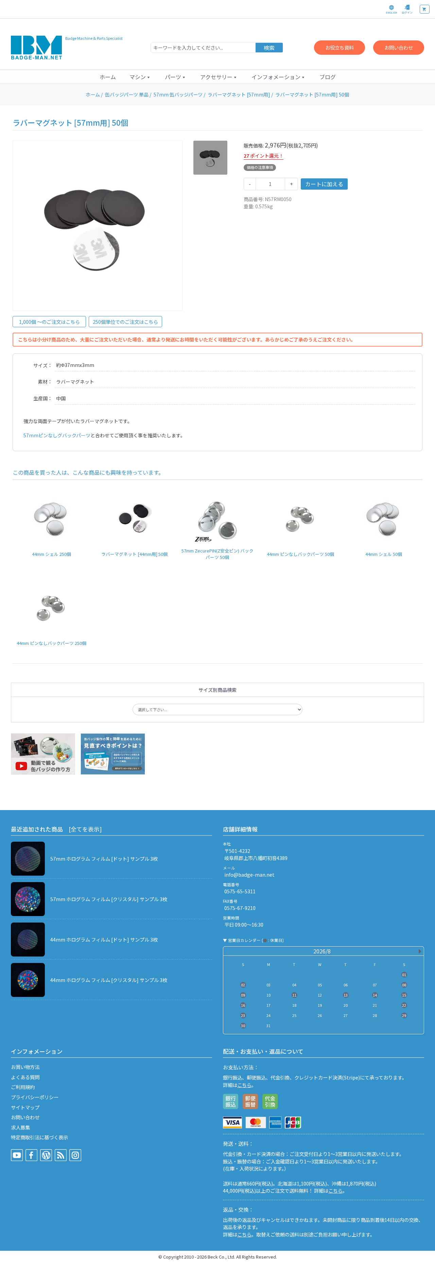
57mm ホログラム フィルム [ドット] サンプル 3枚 (104, 858)
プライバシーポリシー (34, 1097)
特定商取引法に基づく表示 (39, 1137)
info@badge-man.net (249, 874)
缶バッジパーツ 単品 (127, 94)
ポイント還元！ (266, 155)
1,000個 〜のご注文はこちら (49, 321)
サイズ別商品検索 (217, 689)
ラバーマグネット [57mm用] (239, 94)
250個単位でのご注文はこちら (125, 321)
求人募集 (20, 1127)
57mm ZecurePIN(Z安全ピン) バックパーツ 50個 (217, 553)
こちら (244, 1084)
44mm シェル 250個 (51, 554)
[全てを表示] (85, 829)
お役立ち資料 (339, 47)
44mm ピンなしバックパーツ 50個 (300, 554)
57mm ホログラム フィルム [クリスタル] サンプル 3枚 (108, 898)
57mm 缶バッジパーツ (178, 94)
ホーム (108, 77)
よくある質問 (25, 1077)
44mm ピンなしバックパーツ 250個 (51, 643)
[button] (140, 77)
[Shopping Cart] (425, 9)
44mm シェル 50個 (383, 554)
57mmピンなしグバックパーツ (56, 435)
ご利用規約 (23, 1086)
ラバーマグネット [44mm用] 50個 (134, 554)
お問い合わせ (398, 47)
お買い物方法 (25, 1066)
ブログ (327, 77)
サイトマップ (25, 1107)
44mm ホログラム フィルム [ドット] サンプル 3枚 (104, 939)
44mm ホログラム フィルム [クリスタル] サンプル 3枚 (108, 979)
